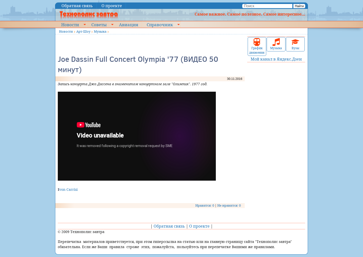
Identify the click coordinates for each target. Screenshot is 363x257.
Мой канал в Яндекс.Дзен (276, 59)
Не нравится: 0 (229, 205)
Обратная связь (77, 5)
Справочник (160, 24)
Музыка (100, 31)
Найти (299, 6)
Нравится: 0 (204, 205)
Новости (70, 24)
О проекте (111, 5)
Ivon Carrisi (68, 189)
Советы (99, 24)
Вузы (295, 48)
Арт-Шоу (83, 31)
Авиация (128, 24)
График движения (256, 50)
